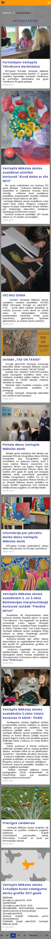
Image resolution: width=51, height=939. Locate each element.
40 (7, 935)
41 (13, 935)
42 (19, 935)
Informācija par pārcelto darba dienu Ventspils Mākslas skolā (22, 537)
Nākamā (33, 935)
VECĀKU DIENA (14, 295)
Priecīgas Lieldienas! (19, 823)
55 (47, 935)
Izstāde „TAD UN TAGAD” (22, 360)
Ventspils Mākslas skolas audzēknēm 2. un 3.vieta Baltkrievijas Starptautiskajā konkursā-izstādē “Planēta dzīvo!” (25, 602)
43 (24, 935)
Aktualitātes (23, 12)
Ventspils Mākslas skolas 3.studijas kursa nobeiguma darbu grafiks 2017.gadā (25, 889)
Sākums (6, 12)
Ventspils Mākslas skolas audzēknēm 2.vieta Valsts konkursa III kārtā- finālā (23, 713)
